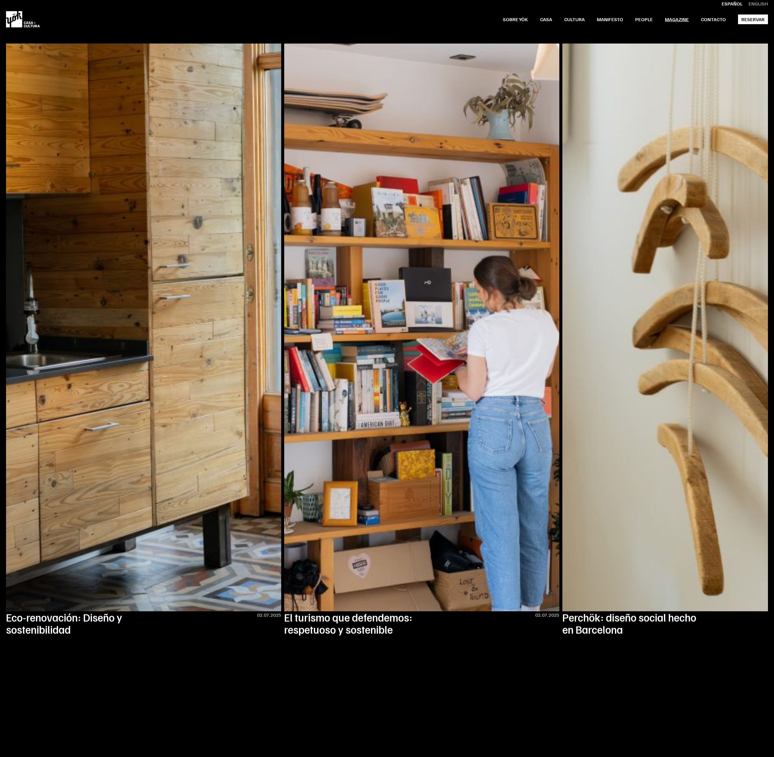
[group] (143, 339)
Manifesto (610, 19)
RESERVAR (753, 19)
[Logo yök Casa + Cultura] (23, 19)
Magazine (677, 19)
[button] (546, 19)
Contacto (713, 19)
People (644, 19)
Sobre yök (515, 19)
